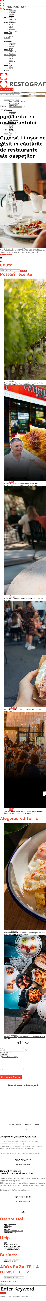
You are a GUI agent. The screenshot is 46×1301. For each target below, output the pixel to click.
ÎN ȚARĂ (11, 34)
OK (23, 1211)
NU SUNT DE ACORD (32, 1124)
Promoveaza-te (14, 103)
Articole (8, 1226)
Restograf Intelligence (17, 102)
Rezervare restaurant (13, 1231)
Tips (5, 129)
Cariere (7, 1227)
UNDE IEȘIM (12, 11)
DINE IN (11, 26)
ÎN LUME (11, 36)
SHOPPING (12, 29)
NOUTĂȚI (11, 14)
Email (1, 1048)
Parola (2, 1050)
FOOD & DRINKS (10, 22)
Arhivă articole (10, 1232)
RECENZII (11, 16)
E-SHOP (7, 38)
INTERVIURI (8, 17)
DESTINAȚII (8, 33)
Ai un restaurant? (11, 1260)
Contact (7, 1229)
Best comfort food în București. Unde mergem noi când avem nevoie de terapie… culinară (24, 933)
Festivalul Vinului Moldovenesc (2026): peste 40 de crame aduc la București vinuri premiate (23, 383)
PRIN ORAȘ (8, 9)
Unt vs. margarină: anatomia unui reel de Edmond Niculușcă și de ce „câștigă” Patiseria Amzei (22, 484)
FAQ (5, 1243)
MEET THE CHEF (14, 19)
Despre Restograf (11, 1224)
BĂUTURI (11, 24)
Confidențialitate (11, 1248)
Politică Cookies (11, 1244)
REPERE (11, 21)
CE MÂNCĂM (12, 12)
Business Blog (13, 105)
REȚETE (11, 28)
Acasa (2, 106)
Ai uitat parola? (5, 1052)
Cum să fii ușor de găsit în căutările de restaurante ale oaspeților (23, 147)
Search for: (3, 268)
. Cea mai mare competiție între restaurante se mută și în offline (24, 812)
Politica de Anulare (12, 1246)
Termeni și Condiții (12, 1249)
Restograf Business (12, 100)
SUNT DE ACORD (15, 1124)
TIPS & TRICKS (13, 31)
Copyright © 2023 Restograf (9, 1281)
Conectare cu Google (10, 1057)
